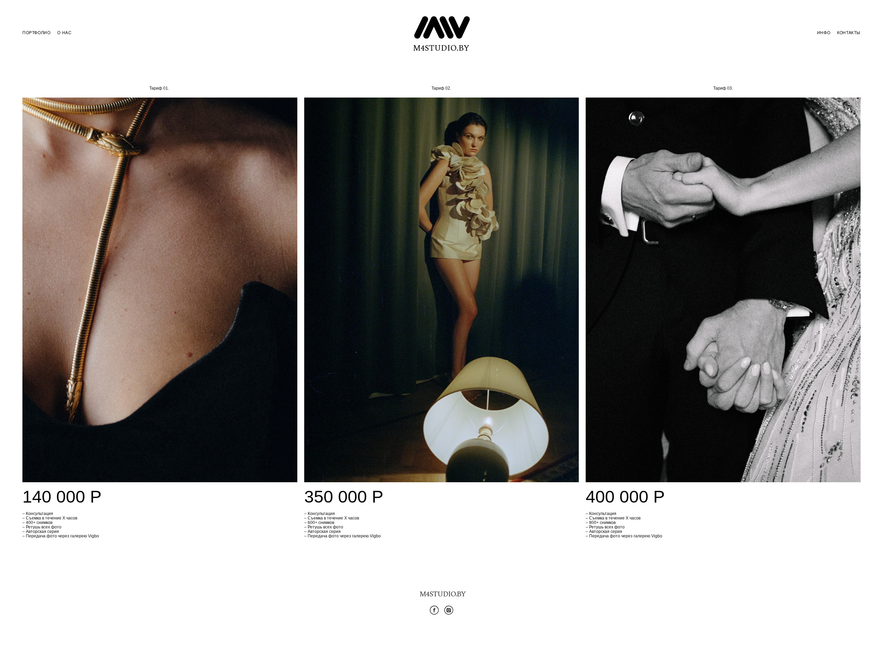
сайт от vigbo (441, 630)
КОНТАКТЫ (849, 33)
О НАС (64, 33)
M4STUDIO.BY (442, 594)
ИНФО (823, 33)
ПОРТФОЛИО (36, 33)
